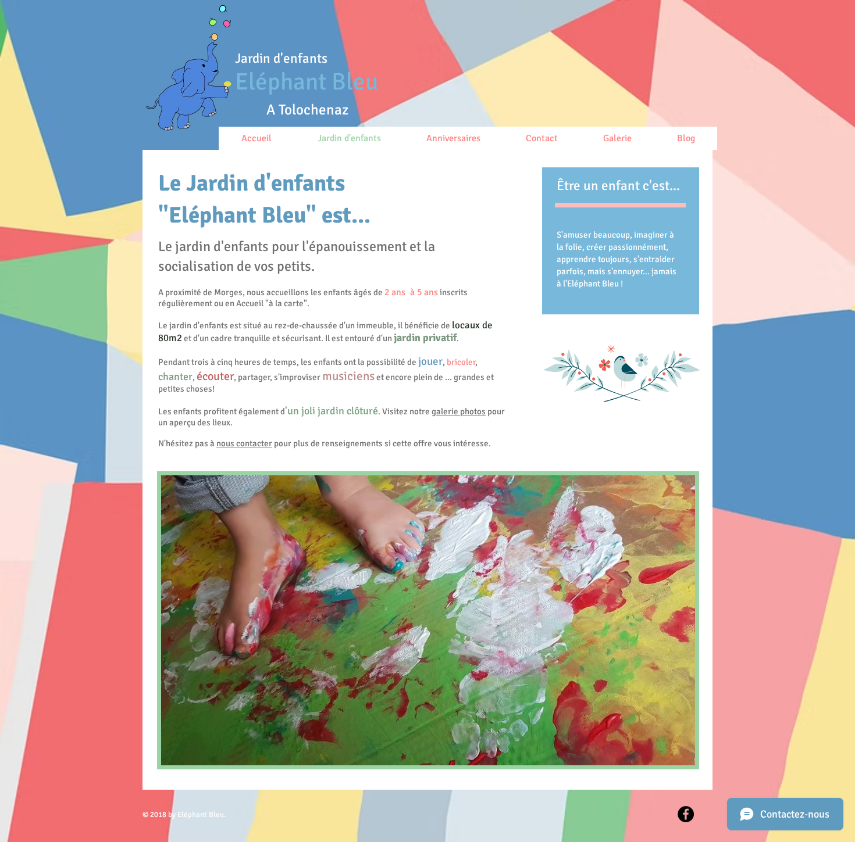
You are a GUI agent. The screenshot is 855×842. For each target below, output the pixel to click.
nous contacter (244, 443)
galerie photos (459, 411)
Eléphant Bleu (306, 81)
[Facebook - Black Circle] (686, 814)
